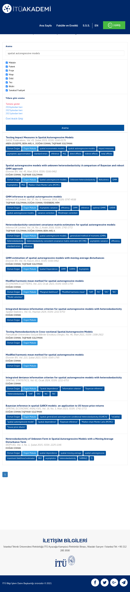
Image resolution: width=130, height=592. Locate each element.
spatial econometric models (52, 148)
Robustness (104, 179)
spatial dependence (48, 453)
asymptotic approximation (19, 153)
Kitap (11, 74)
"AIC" (99, 292)
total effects (106, 153)
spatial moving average (71, 453)
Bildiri (11, 86)
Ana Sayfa (45, 25)
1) (92, 458)
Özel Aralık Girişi (14, 118)
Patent (12, 66)
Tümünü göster (13, 103)
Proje (11, 70)
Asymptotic (84, 269)
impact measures (106, 148)
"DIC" (106, 292)
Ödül (11, 78)
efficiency (65, 207)
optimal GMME (99, 207)
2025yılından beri (14, 110)
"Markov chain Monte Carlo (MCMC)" (97, 421)
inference (55, 153)
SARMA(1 (83, 458)
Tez (10, 82)
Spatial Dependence (49, 269)
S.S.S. (86, 25)
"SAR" (91, 292)
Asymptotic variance (49, 207)
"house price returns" (16, 427)
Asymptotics (12, 185)
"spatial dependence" (47, 421)
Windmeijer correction (68, 213)
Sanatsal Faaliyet (17, 90)
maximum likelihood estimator (21, 458)
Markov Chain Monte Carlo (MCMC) (44, 185)
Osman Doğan (13, 148)
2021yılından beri (14, 113)
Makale (12, 62)
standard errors (41, 153)
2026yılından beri (14, 107)
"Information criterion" (71, 388)
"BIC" (114, 292)
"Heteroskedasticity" (16, 393)
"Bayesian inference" (94, 388)
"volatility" (115, 416)
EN (96, 25)
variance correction (46, 213)
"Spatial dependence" (49, 388)
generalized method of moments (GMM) (88, 235)
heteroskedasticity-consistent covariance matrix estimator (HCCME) (57, 241)
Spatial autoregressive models (53, 179)
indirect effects (91, 153)
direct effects (75, 153)
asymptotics (50, 458)
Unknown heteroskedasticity (82, 179)
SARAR (112, 207)
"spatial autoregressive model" (20, 421)
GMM (114, 179)
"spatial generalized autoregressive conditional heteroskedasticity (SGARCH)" (74, 416)
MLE (64, 153)
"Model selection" (15, 297)
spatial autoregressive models (81, 148)
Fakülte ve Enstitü (67, 25)
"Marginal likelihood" (49, 292)
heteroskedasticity (15, 241)
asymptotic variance (99, 241)
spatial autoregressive (94, 453)
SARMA (72, 269)
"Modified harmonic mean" (73, 292)
